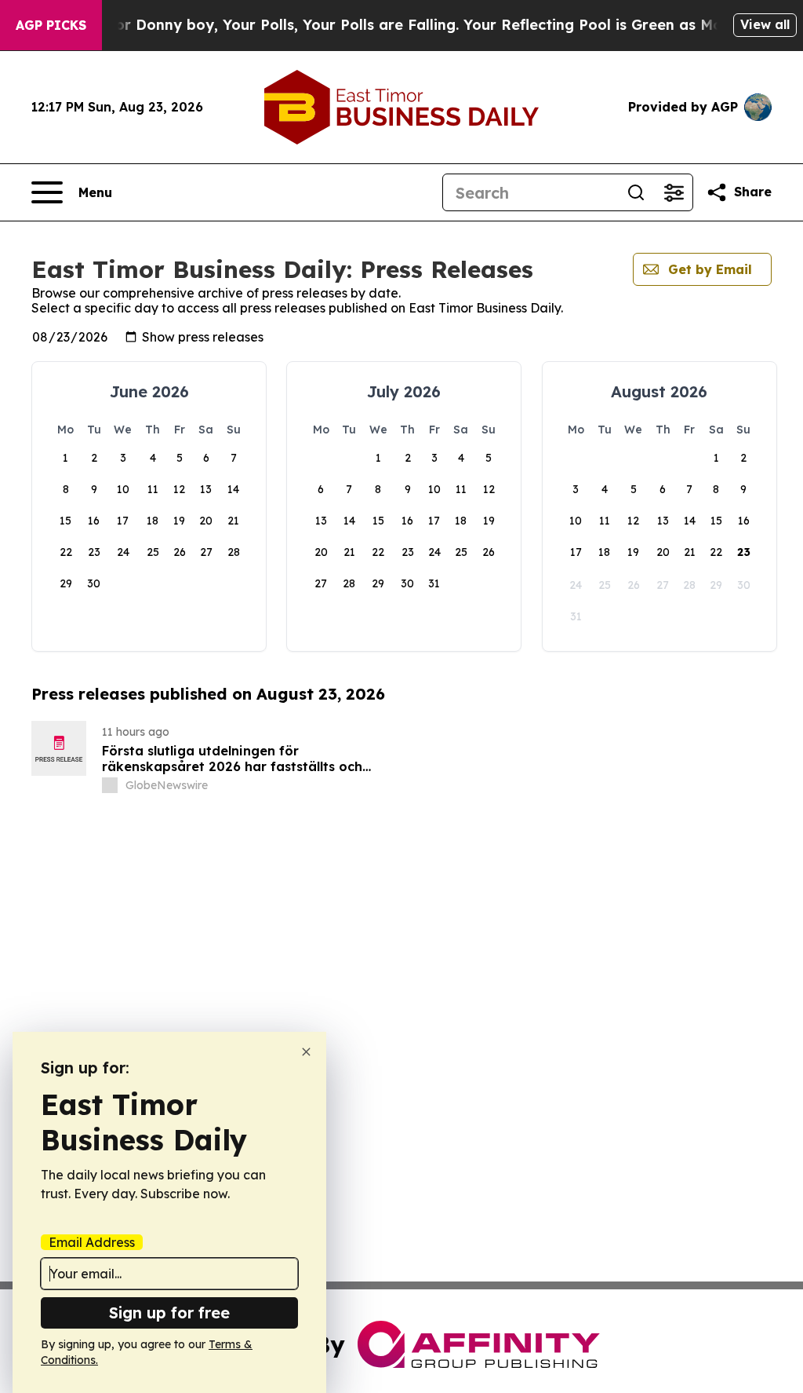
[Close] (306, 1051)
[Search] (636, 192)
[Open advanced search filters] (673, 192)
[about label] (110, 785)
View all (765, 24)
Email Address (92, 1242)
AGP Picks (51, 25)
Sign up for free (169, 1312)
